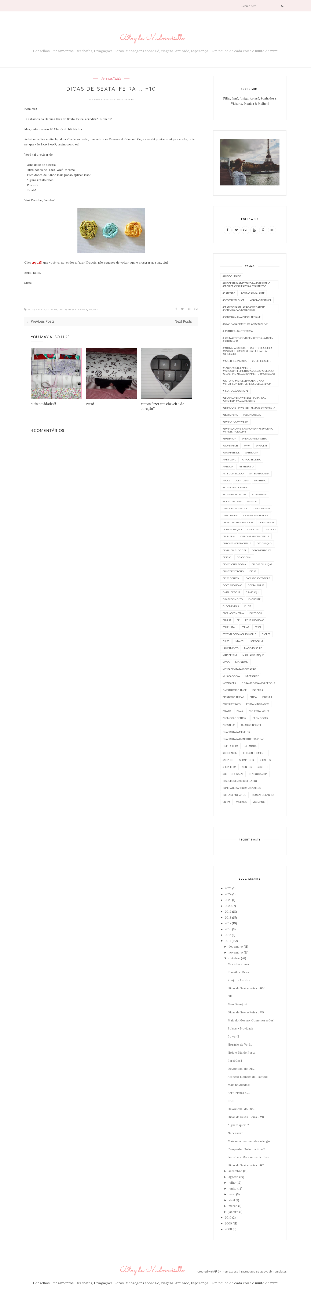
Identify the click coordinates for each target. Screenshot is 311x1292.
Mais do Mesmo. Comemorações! (251, 1020)
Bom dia (252, 501)
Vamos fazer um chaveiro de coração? (162, 406)
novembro (235, 952)
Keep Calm (256, 641)
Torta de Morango (234, 794)
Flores (93, 309)
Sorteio (262, 767)
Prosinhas (229, 725)
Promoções (260, 718)
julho (232, 1182)
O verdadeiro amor (235, 690)
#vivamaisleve (231, 452)
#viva (247, 445)
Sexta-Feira (229, 767)
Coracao (253, 529)
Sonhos (247, 767)
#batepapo (229, 293)
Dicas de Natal (231, 578)
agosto (233, 1177)
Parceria (257, 690)
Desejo (227, 557)
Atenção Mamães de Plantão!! (248, 1077)
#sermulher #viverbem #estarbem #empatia (249, 407)
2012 (228, 935)
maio (231, 1194)
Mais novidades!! (43, 404)
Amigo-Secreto (251, 459)
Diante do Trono (233, 571)
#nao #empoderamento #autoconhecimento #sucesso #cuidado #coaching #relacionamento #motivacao (249, 370)
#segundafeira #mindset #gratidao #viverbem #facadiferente (244, 399)
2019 (228, 911)
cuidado (270, 529)
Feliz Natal (229, 627)
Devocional (244, 557)
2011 (228, 941)
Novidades (229, 683)
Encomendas (231, 606)
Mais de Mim (230, 655)
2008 (228, 1229)
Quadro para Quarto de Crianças (243, 739)
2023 (228, 900)
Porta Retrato (232, 704)
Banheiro (260, 480)
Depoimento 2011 (262, 550)
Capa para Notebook (235, 508)
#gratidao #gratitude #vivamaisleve (245, 324)
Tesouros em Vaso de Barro (240, 780)
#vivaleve (261, 445)
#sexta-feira (230, 414)
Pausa (253, 697)
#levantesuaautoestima (238, 331)
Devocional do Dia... (241, 1069)
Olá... (231, 996)
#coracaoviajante (252, 293)
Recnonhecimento (254, 753)
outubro (234, 958)
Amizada (228, 466)
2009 (228, 1223)
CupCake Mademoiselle (237, 543)
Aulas (226, 480)
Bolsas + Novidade (240, 1028)
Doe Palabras (256, 585)
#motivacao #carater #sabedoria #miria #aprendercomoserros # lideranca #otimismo (247, 351)
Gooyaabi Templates (273, 1271)
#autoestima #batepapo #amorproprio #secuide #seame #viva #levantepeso (246, 284)
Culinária (229, 536)
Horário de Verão (240, 1044)
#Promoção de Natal (235, 390)
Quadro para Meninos (236, 732)
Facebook (255, 613)
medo (226, 662)
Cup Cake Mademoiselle (254, 536)
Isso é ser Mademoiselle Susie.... (250, 1157)
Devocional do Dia (234, 564)
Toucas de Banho (263, 794)
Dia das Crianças (262, 564)
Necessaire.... (237, 1133)
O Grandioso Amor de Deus (258, 683)
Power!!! (233, 1036)
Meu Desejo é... (238, 1004)
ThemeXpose (229, 1271)
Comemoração (232, 529)
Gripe (226, 641)
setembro (235, 1171)
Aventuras (242, 480)
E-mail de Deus (231, 592)
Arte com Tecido (111, 78)
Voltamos (259, 801)
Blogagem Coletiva (235, 487)
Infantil (240, 641)
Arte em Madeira (259, 473)
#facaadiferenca (260, 300)
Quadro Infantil (251, 725)
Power (227, 711)
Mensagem (241, 662)
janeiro (233, 1212)
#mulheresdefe (261, 360)
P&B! (90, 404)
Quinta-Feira (230, 746)
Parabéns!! (235, 1061)
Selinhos (265, 760)
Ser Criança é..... (239, 1093)
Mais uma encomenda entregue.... (251, 1141)
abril (231, 1200)
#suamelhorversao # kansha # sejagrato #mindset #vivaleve (248, 430)
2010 (228, 1217)
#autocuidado (232, 276)
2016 (228, 929)
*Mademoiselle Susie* (107, 99)
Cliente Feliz (266, 522)
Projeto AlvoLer (239, 980)
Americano (229, 459)
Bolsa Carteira (232, 501)
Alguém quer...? (238, 1125)
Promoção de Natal (235, 718)
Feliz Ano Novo (254, 620)
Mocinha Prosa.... (239, 964)
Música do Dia (231, 676)
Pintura (267, 697)
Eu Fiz (247, 606)
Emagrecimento (233, 599)
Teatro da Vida (258, 773)
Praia (240, 711)
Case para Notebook (255, 515)
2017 (228, 923)
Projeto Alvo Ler (259, 711)
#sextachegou (252, 414)
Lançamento (230, 648)
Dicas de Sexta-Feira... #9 (246, 1012)
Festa (258, 627)
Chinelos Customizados (238, 522)
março (232, 1206)
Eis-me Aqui (252, 592)
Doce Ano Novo (232, 585)
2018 (228, 917)
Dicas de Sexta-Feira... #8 (246, 1117)
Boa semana (259, 494)
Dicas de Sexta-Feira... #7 (246, 1165)
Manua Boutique (253, 655)
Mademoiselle (253, 648)
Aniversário (246, 466)
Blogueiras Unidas (234, 494)
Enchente (254, 599)
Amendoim (251, 452)
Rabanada (250, 746)
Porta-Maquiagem (257, 704)
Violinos (241, 801)
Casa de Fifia (230, 515)
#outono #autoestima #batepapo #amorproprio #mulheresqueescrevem (247, 382)
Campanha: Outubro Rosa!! (246, 1149)
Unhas (226, 801)
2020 (228, 906)
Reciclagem (230, 753)
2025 (228, 888)
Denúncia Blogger (234, 550)
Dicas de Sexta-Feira (73, 309)
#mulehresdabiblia (234, 360)
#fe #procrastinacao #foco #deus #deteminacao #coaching (244, 308)
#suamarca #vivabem (235, 421)
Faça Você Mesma (233, 613)
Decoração (264, 543)
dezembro (235, 946)
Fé (238, 620)
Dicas (252, 571)
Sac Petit (228, 760)
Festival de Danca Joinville (239, 634)
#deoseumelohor (234, 300)
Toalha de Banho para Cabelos (242, 787)
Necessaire (252, 676)
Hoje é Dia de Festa (241, 1052)
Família (227, 620)
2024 (228, 894)
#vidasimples (230, 445)
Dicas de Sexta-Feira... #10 (246, 988)
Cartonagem (261, 508)
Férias (245, 627)
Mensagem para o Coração (239, 669)
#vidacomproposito (254, 438)
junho (232, 1188)
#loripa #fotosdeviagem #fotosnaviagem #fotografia (248, 339)
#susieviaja (229, 438)
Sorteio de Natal (233, 773)
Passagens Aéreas (233, 697)
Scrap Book (246, 760)
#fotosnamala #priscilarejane (241, 317)
